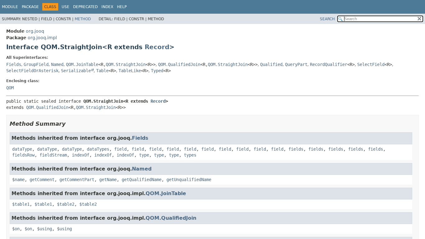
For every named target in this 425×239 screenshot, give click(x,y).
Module (10, 7)
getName (108, 179)
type (144, 154)
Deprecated (85, 7)
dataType (22, 149)
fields (295, 149)
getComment (42, 179)
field (120, 149)
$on (16, 228)
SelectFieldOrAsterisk (32, 70)
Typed (157, 70)
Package (30, 7)
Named (57, 64)
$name (18, 179)
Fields (13, 64)
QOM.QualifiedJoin (179, 64)
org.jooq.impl (42, 37)
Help (122, 7)
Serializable (76, 70)
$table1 (21, 204)
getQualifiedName (141, 179)
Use (65, 7)
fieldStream (53, 154)
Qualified (271, 64)
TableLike (130, 70)
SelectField (371, 64)
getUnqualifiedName (188, 179)
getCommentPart (76, 179)
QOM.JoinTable (82, 64)
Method (83, 19)
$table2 (65, 204)
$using (44, 228)
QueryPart (296, 64)
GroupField (36, 64)
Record (157, 47)
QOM (10, 87)
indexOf (80, 154)
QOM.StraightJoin (126, 64)
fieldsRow (23, 154)
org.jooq (35, 31)
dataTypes (98, 149)
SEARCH (327, 19)
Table (102, 70)
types (190, 154)
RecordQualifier (328, 64)
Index (107, 7)
